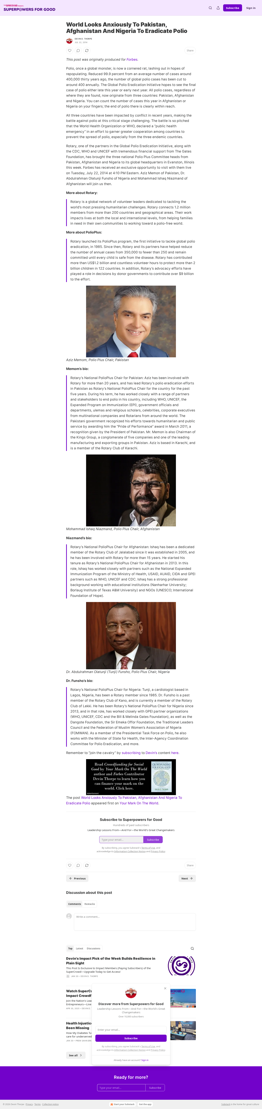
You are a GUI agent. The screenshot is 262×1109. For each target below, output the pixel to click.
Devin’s (151, 753)
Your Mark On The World (139, 803)
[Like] (69, 50)
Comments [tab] (74, 904)
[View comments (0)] (78, 50)
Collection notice (50, 1104)
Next (184, 878)
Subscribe (232, 8)
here (174, 753)
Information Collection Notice (130, 1050)
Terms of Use (148, 1046)
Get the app (145, 1104)
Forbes (132, 59)
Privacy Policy (158, 1050)
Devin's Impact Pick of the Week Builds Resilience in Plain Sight (110, 960)
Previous (80, 878)
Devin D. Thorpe (83, 39)
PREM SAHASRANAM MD (88, 1040)
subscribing (131, 753)
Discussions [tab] (93, 948)
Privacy (29, 1104)
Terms (37, 1104)
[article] (131, 969)
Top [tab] (70, 948)
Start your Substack (124, 1104)
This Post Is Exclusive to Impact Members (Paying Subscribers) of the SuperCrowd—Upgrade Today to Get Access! (108, 969)
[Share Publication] (218, 7)
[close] (165, 988)
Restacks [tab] (89, 904)
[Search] (210, 7)
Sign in (251, 8)
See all (73, 1055)
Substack (225, 1104)
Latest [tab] (79, 948)
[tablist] (81, 904)
